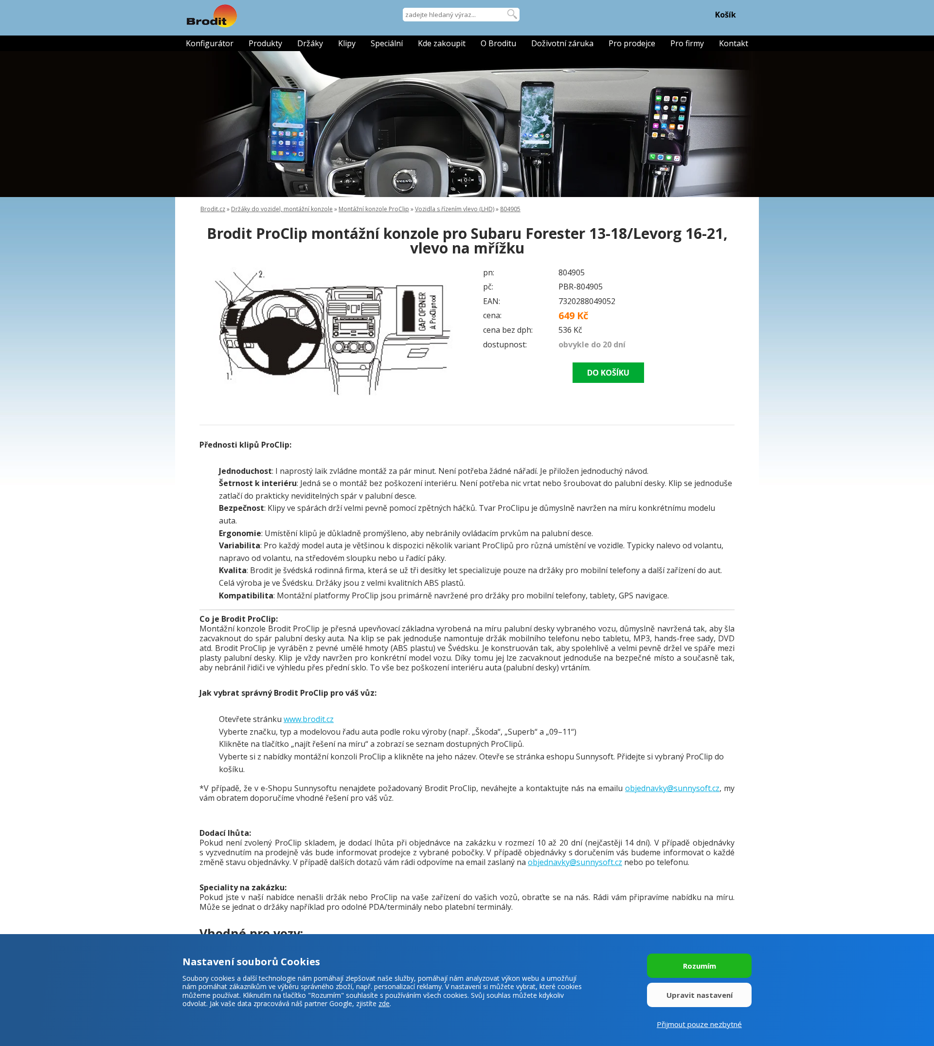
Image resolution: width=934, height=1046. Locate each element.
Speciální (387, 43)
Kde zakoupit (442, 43)
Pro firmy (687, 43)
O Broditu (498, 43)
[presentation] (219, 333)
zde (384, 1003)
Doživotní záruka (562, 43)
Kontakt (733, 43)
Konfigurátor (210, 43)
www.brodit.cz (309, 719)
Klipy (347, 43)
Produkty (265, 43)
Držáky (310, 43)
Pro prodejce (632, 43)
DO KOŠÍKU (608, 372)
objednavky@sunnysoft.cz (672, 788)
